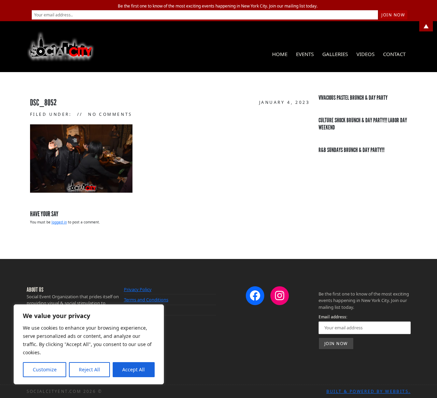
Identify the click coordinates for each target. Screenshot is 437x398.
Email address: (333, 316)
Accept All (133, 369)
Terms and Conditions (146, 300)
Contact (394, 54)
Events (305, 54)
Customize (45, 369)
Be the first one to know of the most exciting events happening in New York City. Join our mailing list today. (218, 6)
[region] (89, 344)
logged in (59, 222)
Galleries (335, 54)
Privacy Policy (138, 289)
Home (279, 54)
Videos (365, 54)
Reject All (89, 369)
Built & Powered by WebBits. (368, 391)
